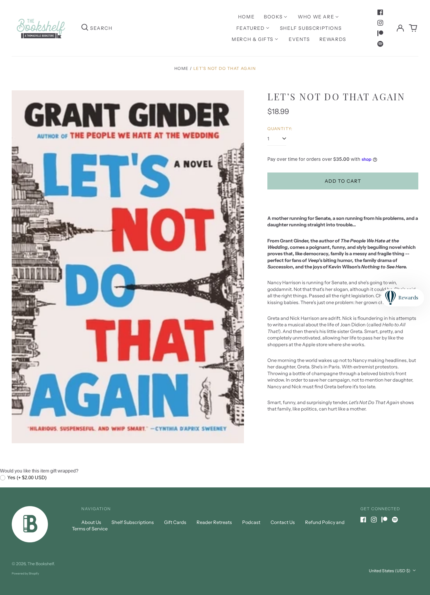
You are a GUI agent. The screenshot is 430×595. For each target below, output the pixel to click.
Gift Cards (175, 522)
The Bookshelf (40, 563)
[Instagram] (380, 23)
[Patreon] (380, 33)
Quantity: (280, 128)
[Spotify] (380, 44)
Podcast (251, 522)
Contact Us (283, 522)
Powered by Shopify (25, 573)
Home (246, 17)
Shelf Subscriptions (311, 28)
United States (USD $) (390, 570)
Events (299, 39)
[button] (413, 28)
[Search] (85, 28)
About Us (91, 522)
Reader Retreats (214, 522)
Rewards (332, 39)
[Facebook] (380, 12)
